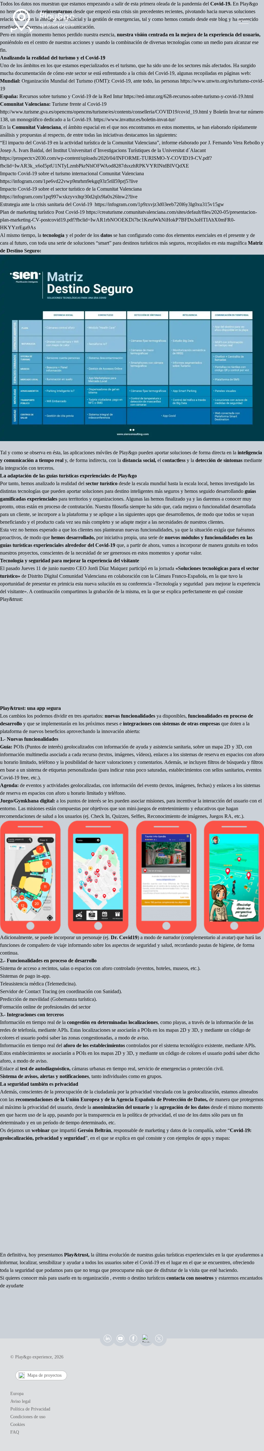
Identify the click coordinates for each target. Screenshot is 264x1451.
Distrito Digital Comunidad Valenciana (67, 576)
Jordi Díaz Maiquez (108, 568)
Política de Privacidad (30, 1409)
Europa (17, 1393)
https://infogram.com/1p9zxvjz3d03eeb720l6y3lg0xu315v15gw (159, 204)
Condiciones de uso (27, 1416)
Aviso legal (20, 1401)
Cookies (17, 1424)
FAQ (14, 1432)
